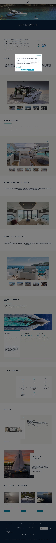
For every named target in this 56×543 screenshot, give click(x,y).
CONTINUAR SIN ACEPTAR (38, 55)
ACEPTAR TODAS (31, 69)
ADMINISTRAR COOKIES (24, 69)
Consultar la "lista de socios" (19, 67)
